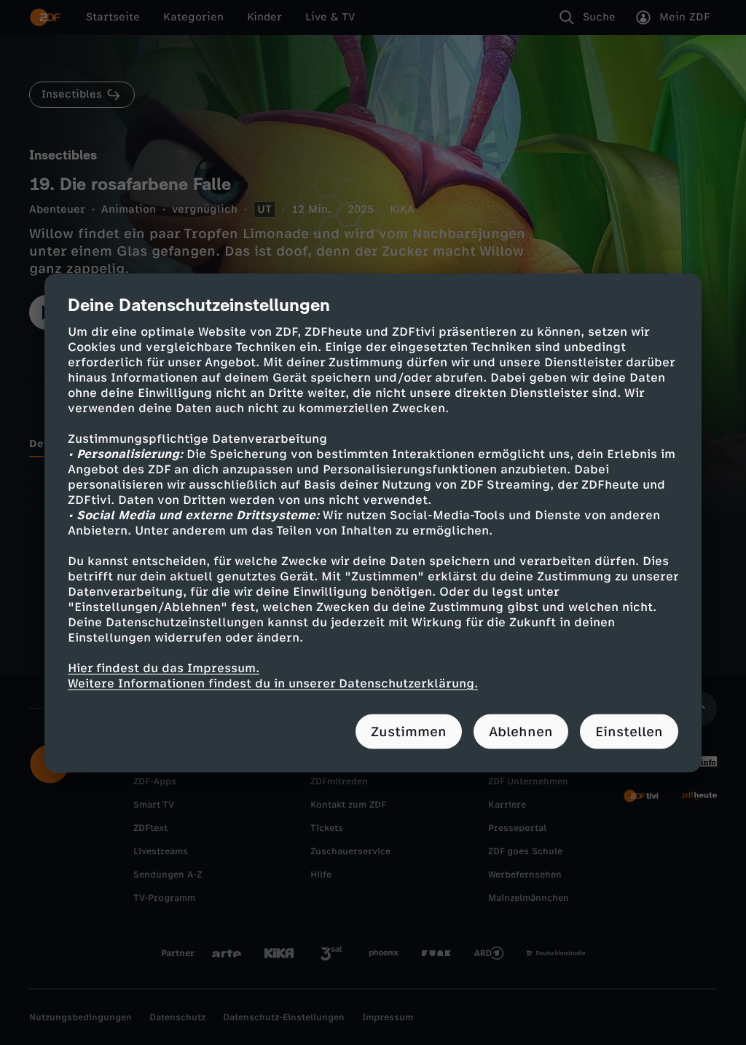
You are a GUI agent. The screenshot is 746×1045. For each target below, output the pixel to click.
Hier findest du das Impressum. (163, 667)
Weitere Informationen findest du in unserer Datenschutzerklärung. (273, 683)
